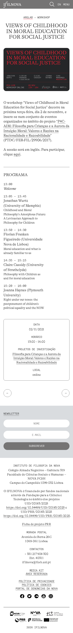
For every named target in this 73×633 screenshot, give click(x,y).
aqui (17, 154)
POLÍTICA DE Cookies (36, 584)
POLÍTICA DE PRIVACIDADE (37, 581)
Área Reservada (36, 573)
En (59, 4)
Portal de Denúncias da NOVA (37, 588)
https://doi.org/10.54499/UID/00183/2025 (35, 507)
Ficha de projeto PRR (36, 524)
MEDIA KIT (37, 570)
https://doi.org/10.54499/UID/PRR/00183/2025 (37, 516)
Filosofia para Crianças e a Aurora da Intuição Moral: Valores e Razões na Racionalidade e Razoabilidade (36, 358)
